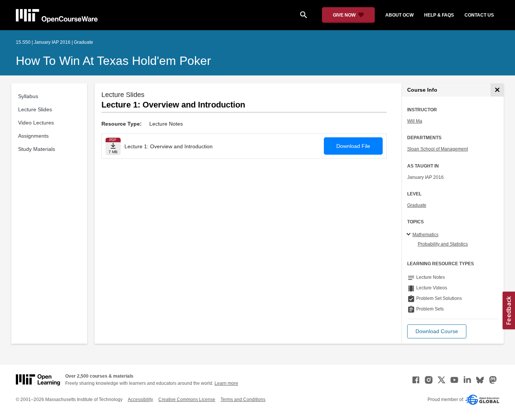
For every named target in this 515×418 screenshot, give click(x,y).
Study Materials (36, 149)
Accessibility (140, 399)
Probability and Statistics (443, 244)
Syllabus (28, 96)
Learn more (226, 383)
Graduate (416, 205)
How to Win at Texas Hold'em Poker (113, 61)
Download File (353, 146)
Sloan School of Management (437, 149)
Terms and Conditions (243, 399)
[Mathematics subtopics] (410, 235)
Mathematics (425, 234)
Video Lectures (36, 123)
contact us (479, 15)
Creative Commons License (186, 399)
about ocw (399, 15)
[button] (436, 331)
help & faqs (439, 15)
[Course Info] (497, 90)
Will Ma (414, 121)
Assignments (33, 136)
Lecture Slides (35, 109)
